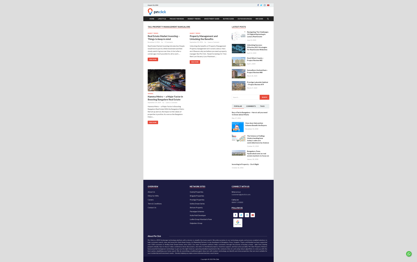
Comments (251, 106)
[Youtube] (268, 5)
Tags (262, 106)
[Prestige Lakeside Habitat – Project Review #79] (238, 82)
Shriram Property (196, 207)
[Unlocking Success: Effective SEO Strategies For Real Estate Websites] (238, 45)
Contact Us (152, 207)
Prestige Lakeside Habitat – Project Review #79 (257, 83)
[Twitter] (261, 5)
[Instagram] (264, 5)
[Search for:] (250, 97)
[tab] (238, 106)
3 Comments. (169, 42)
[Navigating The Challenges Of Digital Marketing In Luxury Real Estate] (238, 32)
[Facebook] (258, 5)
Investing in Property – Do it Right (245, 164)
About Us (151, 192)
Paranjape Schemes (197, 211)
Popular (238, 106)
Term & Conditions (155, 204)
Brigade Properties (197, 196)
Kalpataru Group (196, 223)
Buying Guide (228, 19)
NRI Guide (259, 19)
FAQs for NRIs (153, 196)
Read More (152, 59)
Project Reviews (177, 19)
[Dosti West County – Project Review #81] (238, 58)
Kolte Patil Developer (198, 215)
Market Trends (194, 19)
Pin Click (216, 259)
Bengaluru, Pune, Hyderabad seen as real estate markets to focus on (258, 153)
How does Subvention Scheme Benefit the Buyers (256, 124)
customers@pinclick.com (241, 194)
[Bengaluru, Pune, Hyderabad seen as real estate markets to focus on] (238, 151)
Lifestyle (162, 19)
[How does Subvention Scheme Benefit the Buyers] (238, 123)
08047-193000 (237, 202)
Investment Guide (211, 19)
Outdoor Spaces (245, 19)
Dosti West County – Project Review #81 (255, 59)
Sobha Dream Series (197, 204)
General (150, 93)
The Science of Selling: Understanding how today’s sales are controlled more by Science (258, 139)
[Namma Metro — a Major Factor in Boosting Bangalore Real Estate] (166, 81)
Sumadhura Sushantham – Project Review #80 (257, 71)
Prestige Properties (197, 200)
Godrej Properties (196, 192)
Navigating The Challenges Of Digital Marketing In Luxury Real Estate (257, 34)
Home (152, 19)
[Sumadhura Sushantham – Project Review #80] (238, 70)
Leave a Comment (213, 42)
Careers (151, 200)
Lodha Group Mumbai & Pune (201, 219)
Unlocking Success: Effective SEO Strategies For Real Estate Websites (257, 47)
